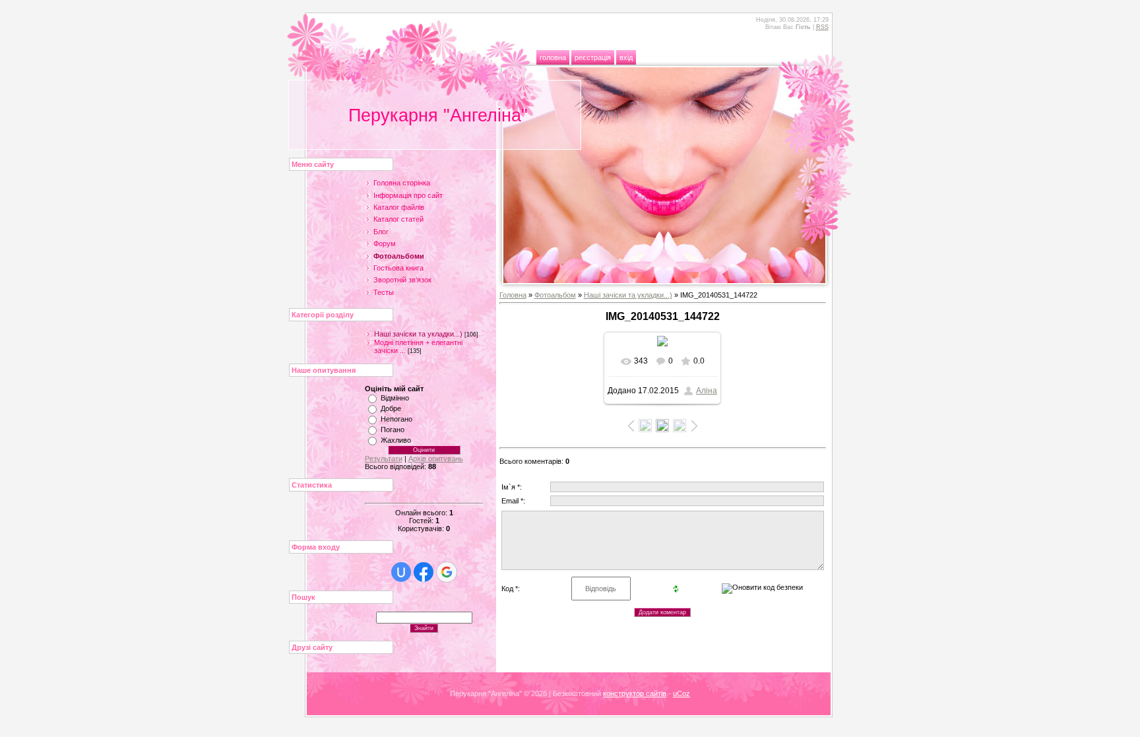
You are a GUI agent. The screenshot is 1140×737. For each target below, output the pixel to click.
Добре (391, 408)
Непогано (396, 419)
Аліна (706, 390)
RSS (822, 27)
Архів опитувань (435, 459)
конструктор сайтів (634, 693)
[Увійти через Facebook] (423, 572)
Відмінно (395, 398)
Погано (392, 429)
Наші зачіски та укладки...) (418, 334)
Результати (383, 459)
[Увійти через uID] (401, 572)
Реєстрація (593, 57)
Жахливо (396, 440)
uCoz (681, 693)
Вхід (626, 57)
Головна (553, 57)
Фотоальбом (555, 295)
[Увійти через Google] (446, 572)
